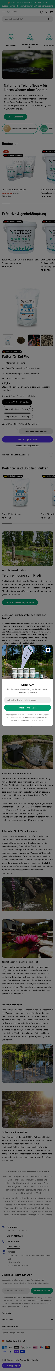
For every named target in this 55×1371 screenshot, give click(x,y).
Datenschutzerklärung (15, 717)
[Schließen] (48, 650)
